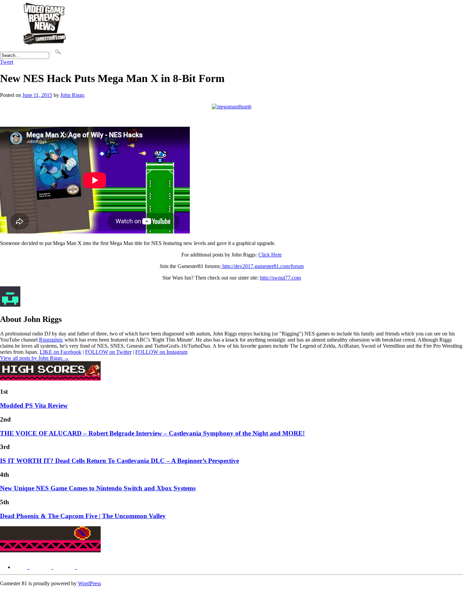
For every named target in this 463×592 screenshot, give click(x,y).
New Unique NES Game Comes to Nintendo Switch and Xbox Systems (98, 488)
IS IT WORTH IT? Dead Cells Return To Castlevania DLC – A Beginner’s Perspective (119, 460)
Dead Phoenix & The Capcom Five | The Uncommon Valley (83, 515)
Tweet (6, 62)
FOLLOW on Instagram (161, 352)
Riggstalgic (51, 340)
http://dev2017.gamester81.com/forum (262, 266)
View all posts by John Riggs (34, 358)
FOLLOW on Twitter (108, 352)
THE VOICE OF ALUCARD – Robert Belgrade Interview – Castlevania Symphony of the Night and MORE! (152, 433)
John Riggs (72, 95)
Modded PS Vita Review (34, 405)
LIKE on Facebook (60, 352)
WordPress (89, 583)
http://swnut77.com (280, 278)
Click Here (270, 255)
